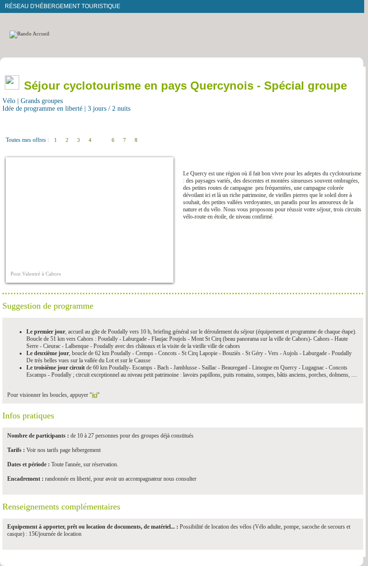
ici (94, 395)
